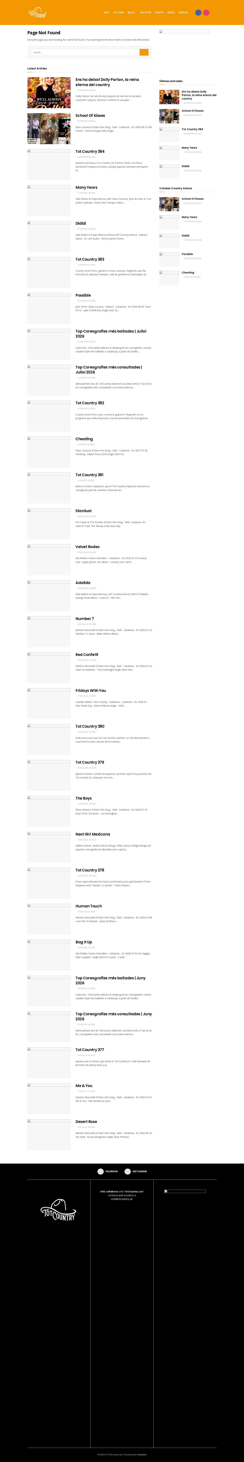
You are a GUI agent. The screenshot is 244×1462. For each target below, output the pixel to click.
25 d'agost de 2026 (86, 121)
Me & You (84, 1085)
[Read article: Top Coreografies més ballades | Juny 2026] (49, 991)
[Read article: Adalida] (49, 595)
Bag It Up (84, 942)
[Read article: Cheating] (49, 452)
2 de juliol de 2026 (86, 1091)
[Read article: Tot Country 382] (49, 416)
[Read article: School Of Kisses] (49, 128)
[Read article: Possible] (49, 308)
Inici (106, 12)
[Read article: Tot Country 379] (49, 775)
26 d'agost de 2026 (86, 90)
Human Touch (89, 906)
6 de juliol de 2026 (86, 988)
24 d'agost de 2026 (86, 157)
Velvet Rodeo (88, 546)
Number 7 (85, 618)
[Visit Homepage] (37, 12)
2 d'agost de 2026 (85, 480)
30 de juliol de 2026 (86, 516)
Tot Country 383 (90, 259)
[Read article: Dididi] (49, 236)
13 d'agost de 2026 (86, 300)
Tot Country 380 (90, 726)
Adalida (83, 582)
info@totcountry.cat (122, 1199)
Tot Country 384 (90, 151)
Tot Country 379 (90, 762)
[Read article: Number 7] (49, 631)
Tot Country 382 (90, 403)
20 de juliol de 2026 (86, 767)
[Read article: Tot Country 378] (49, 883)
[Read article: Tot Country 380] (49, 739)
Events (159, 12)
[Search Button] (215, 12)
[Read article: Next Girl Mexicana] (49, 847)
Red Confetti (87, 654)
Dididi (81, 223)
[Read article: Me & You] (49, 1098)
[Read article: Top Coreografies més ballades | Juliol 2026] (49, 344)
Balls (131, 12)
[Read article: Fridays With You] (49, 703)
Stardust (83, 510)
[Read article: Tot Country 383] (49, 272)
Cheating (84, 439)
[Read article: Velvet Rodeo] (49, 559)
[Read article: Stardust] (49, 523)
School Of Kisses (90, 115)
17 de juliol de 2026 (86, 803)
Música (183, 12)
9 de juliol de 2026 (86, 911)
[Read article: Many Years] (49, 200)
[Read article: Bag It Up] (49, 955)
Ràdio (171, 12)
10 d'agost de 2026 (86, 408)
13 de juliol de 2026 (86, 875)
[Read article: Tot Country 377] (49, 1062)
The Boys (84, 798)
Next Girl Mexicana (93, 834)
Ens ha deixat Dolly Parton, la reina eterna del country (107, 82)
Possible (83, 295)
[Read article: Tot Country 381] (49, 488)
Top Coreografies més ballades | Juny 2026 (110, 980)
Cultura (118, 12)
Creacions (141, 1454)
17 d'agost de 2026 (86, 193)
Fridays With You (91, 690)
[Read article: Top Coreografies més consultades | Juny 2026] (49, 1027)
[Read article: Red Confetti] (49, 667)
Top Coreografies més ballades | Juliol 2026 (111, 334)
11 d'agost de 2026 (86, 341)
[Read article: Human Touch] (49, 919)
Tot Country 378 (90, 870)
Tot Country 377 (90, 1049)
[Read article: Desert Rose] (49, 1134)
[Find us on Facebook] (198, 12)
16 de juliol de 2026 (86, 839)
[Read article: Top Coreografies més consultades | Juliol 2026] (49, 380)
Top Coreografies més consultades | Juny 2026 (114, 1016)
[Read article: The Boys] (49, 811)
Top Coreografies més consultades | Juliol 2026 (109, 370)
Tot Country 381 (89, 475)
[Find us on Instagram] (206, 12)
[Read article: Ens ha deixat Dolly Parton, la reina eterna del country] (49, 92)
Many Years (86, 187)
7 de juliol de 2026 (86, 947)
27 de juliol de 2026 (86, 696)
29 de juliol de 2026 (86, 660)
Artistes (145, 12)
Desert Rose (86, 1121)
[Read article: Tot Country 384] (49, 164)
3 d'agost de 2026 (85, 444)
